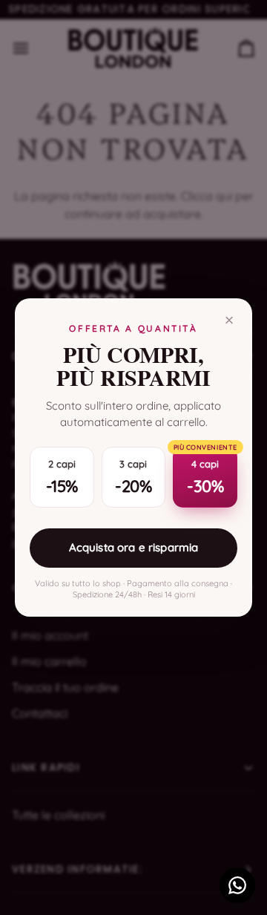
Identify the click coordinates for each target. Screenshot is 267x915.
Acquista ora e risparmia (134, 547)
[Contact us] (237, 885)
